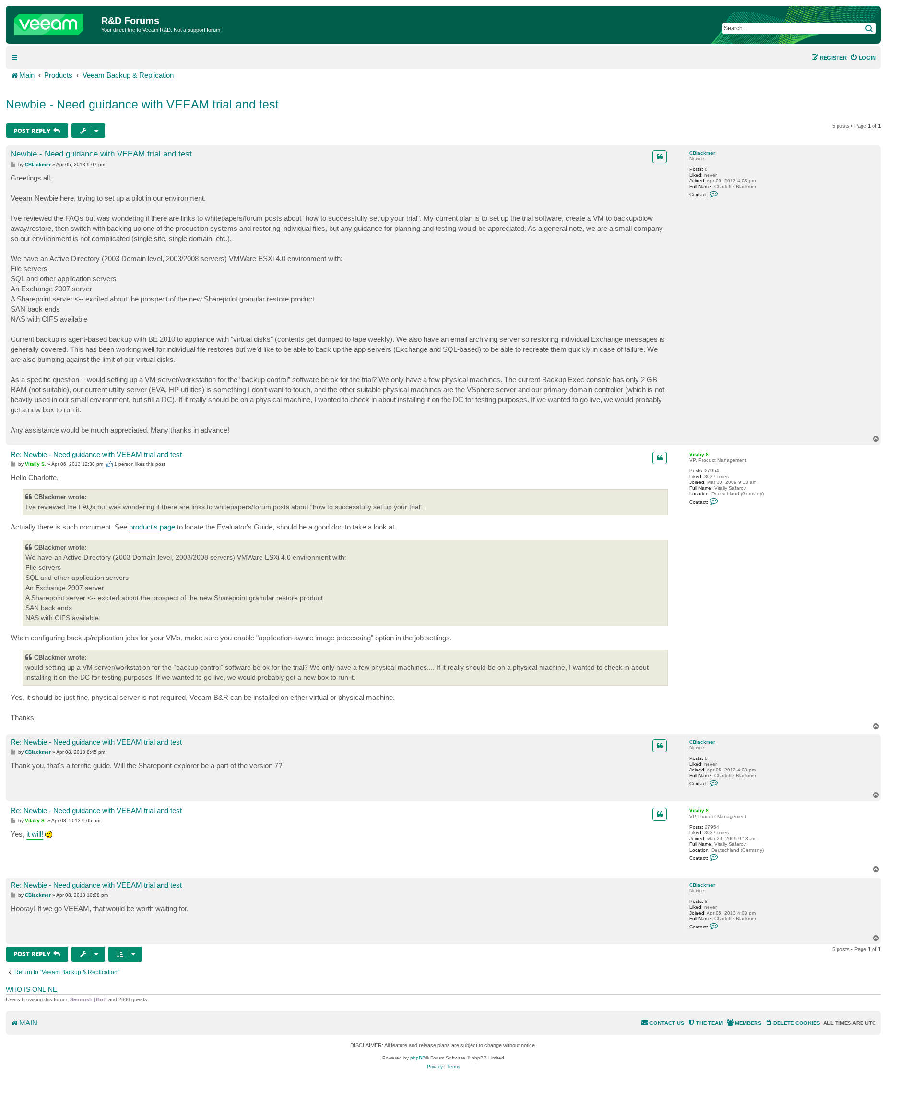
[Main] (54, 22)
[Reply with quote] (659, 156)
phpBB (417, 1057)
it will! (34, 834)
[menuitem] (863, 57)
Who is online (31, 989)
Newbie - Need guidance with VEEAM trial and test (142, 104)
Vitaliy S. (699, 454)
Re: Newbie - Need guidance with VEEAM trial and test (96, 454)
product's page (152, 527)
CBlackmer (702, 153)
